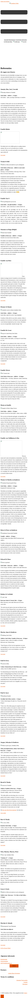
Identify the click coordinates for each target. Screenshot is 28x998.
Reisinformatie (4, 959)
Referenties (24, 39)
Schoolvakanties (4, 961)
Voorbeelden (18, 39)
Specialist (6, 39)
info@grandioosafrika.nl (6, 963)
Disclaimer (25, 984)
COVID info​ (7, 41)
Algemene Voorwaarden (21, 980)
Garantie (25, 982)
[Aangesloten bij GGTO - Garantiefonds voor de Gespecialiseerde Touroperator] (24, 41)
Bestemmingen (12, 39)
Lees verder (3, 813)
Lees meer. (3, 300)
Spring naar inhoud (5, 1)
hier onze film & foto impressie (9, 810)
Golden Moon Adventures (14, 973)
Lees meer (3, 155)
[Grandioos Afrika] (14, 3)
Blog (11, 41)
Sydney (25, 993)
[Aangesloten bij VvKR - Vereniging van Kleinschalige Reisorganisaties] (16, 41)
